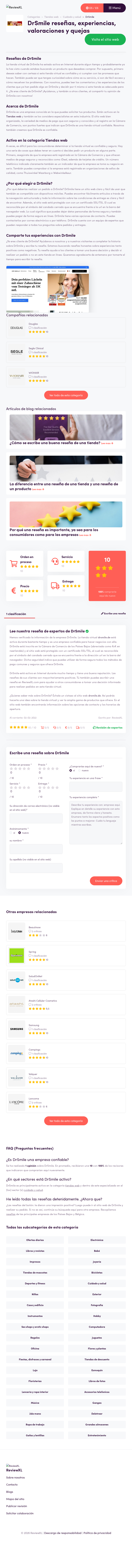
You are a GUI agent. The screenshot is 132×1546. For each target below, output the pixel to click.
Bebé (97, 1250)
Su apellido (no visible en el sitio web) (30, 859)
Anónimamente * (19, 828)
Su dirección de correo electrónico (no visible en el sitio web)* (34, 807)
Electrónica (97, 1240)
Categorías (34, 16)
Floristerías (35, 1381)
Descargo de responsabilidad (62, 1533)
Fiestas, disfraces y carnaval (35, 1359)
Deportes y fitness (35, 1283)
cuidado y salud (33, 1190)
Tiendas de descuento (97, 1359)
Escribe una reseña (114, 613)
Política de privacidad (97, 1533)
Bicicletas (96, 1272)
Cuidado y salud (72, 16)
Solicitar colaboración (20, 1513)
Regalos (35, 1337)
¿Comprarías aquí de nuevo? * (86, 766)
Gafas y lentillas (35, 1435)
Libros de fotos (97, 1381)
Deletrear (96, 1413)
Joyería (97, 1261)
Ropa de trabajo (35, 1424)
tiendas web (72, 1185)
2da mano (35, 1413)
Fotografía (97, 1305)
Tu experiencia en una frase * (86, 778)
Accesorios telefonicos (96, 1392)
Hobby (97, 1316)
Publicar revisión (16, 1506)
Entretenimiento (97, 1435)
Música (35, 1402)
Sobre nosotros (15, 1477)
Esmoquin (97, 1370)
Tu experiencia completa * (84, 797)
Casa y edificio (35, 1305)
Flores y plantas (97, 1348)
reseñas (10, 1214)
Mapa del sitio (15, 1499)
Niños (35, 1294)
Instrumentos (35, 1316)
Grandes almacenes (96, 1424)
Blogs (9, 1491)
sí (14, 832)
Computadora (97, 1326)
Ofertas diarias (35, 1240)
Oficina (35, 1348)
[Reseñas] (14, 7)
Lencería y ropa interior (35, 1392)
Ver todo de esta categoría (66, 395)
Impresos (35, 1261)
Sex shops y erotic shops (35, 1326)
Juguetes (97, 1337)
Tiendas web (51, 16)
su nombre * (17, 840)
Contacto (12, 1484)
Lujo (35, 1370)
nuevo (25, 832)
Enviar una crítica (106, 881)
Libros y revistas (35, 1250)
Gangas (97, 1402)
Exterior (96, 1294)
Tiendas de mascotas (35, 1272)
